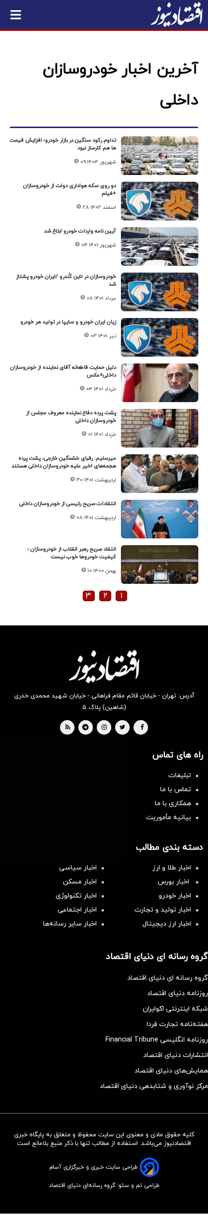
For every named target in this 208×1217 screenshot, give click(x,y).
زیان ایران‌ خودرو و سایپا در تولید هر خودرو (68, 322)
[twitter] (122, 728)
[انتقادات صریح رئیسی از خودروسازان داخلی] (159, 519)
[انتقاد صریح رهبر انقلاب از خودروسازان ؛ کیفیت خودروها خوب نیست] (159, 564)
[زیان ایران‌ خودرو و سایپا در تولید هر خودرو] (159, 337)
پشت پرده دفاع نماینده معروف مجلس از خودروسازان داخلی (71, 416)
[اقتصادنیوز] (104, 666)
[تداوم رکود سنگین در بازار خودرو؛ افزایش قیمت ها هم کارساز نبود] (159, 155)
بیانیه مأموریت (168, 817)
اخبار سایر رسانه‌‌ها (70, 923)
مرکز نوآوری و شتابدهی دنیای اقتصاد (154, 1086)
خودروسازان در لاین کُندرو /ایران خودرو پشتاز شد (66, 280)
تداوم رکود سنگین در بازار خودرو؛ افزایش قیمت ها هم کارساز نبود (63, 144)
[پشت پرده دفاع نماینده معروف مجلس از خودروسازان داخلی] (159, 428)
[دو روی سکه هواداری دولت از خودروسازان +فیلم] (159, 201)
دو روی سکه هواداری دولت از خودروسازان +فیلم (69, 189)
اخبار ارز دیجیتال (166, 923)
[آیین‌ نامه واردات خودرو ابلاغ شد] (159, 246)
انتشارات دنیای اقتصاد (175, 1055)
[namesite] (176, 14)
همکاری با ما (173, 803)
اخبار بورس (174, 881)
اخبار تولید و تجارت (162, 909)
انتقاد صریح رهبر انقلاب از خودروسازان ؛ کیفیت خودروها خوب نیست (72, 553)
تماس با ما (175, 789)
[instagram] (104, 728)
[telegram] (85, 728)
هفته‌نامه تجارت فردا (177, 1024)
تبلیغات (179, 775)
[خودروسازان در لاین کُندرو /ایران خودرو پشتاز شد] (159, 292)
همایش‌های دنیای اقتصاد (171, 1070)
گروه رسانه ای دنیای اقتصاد (167, 978)
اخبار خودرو (175, 895)
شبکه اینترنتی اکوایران (175, 1009)
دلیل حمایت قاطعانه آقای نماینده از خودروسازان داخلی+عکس (63, 371)
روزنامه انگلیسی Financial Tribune (156, 1039)
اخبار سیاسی (78, 867)
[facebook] (142, 728)
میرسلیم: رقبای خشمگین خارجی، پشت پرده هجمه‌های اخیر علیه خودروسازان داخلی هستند (64, 462)
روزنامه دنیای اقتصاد (177, 993)
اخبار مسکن (80, 881)
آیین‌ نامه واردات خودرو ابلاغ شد (80, 231)
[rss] (67, 728)
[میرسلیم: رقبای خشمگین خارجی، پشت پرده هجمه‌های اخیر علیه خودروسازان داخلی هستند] (159, 473)
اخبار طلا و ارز (171, 867)
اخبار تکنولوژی (76, 895)
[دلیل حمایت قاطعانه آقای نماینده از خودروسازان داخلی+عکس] (159, 382)
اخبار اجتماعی (77, 909)
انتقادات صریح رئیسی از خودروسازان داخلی (67, 503)
